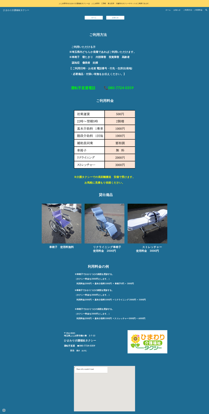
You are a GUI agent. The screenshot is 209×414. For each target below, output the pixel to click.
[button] (206, 10)
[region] (104, 3)
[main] (104, 31)
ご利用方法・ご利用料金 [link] (192, 10)
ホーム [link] (168, 10)
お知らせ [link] (177, 10)
